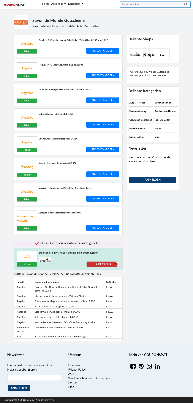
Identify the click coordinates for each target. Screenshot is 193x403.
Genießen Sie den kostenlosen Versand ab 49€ (59, 213)
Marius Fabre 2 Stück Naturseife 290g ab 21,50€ (60, 65)
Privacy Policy (77, 369)
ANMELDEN (153, 179)
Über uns (74, 365)
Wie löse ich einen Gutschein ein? (89, 378)
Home (45, 4)
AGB (71, 374)
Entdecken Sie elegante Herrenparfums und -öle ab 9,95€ (64, 90)
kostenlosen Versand (25, 218)
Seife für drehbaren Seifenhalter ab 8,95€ (57, 163)
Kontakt (73, 382)
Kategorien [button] (74, 4)
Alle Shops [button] (57, 4)
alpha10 (107, 264)
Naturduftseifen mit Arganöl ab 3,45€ (55, 114)
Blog (71, 387)
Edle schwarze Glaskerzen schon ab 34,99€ (58, 139)
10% (27, 256)
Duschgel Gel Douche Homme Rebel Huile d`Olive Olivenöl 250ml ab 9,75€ (73, 40)
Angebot (27, 43)
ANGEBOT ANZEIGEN (103, 51)
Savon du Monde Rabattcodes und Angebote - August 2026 (65, 26)
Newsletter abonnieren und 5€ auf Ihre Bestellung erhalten (65, 188)
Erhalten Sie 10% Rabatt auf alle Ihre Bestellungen (68, 252)
